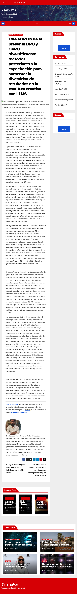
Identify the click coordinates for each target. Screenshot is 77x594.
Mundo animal (60, 94)
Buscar (57, 34)
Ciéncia (58, 69)
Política (57, 105)
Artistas (57, 63)
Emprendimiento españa (64, 74)
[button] (70, 23)
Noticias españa (61, 100)
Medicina (58, 89)
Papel (15, 404)
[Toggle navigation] (36, 23)
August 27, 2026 (12, 548)
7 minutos (9, 10)
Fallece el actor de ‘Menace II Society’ (15, 565)
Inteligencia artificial (15, 34)
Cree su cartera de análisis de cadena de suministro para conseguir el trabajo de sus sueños (37, 470)
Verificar (9, 404)
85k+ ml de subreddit (19, 412)
